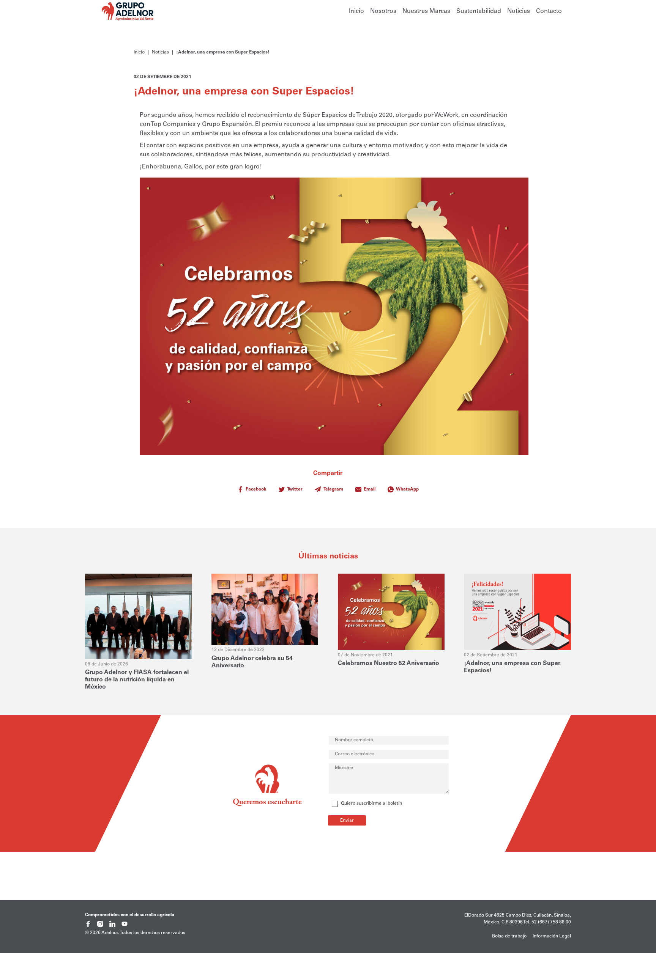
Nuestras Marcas (426, 11)
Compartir (332, 481)
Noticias (518, 11)
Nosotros (383, 11)
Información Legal (552, 936)
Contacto (549, 11)
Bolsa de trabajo (509, 936)
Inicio (356, 11)
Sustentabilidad (478, 11)
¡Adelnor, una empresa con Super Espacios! (223, 52)
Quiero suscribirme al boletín (371, 803)
